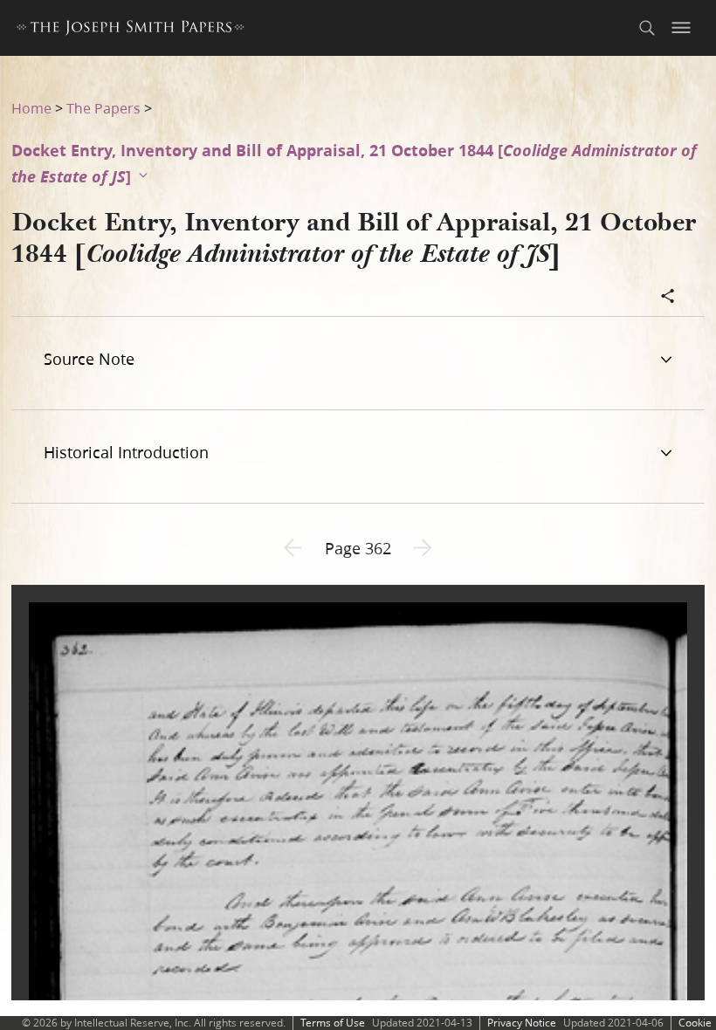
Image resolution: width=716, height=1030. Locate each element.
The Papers (103, 108)
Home (31, 108)
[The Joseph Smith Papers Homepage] (130, 30)
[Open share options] (668, 297)
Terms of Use (332, 1022)
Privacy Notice (521, 1022)
